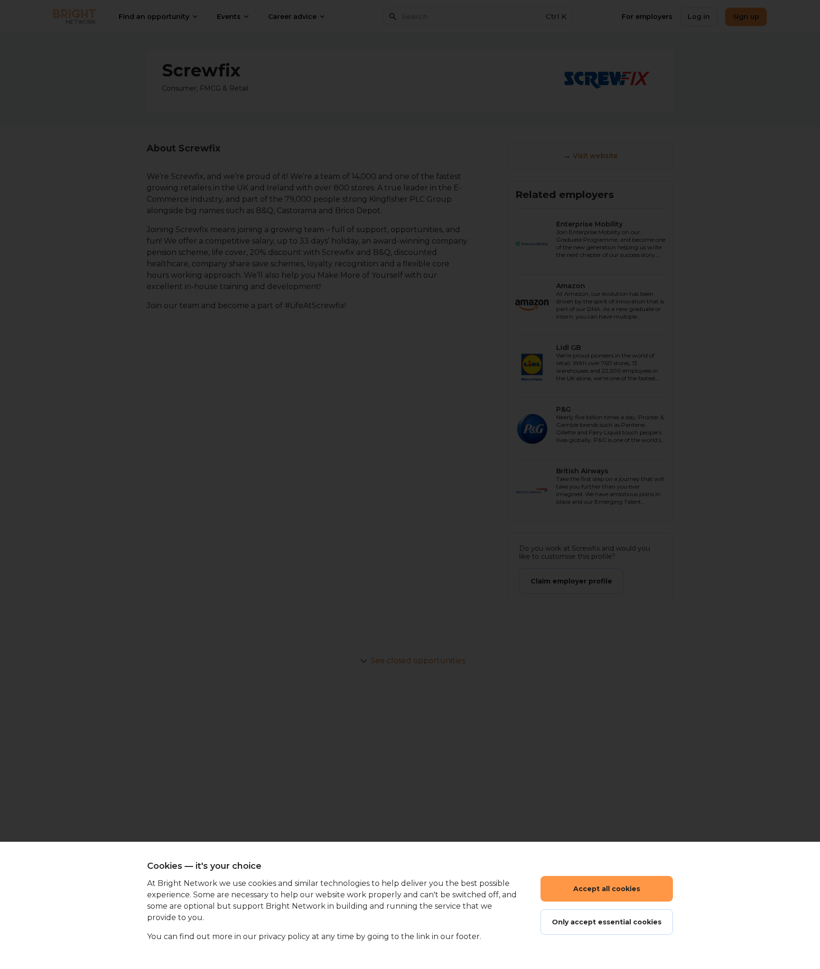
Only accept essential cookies (607, 922)
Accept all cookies (606, 888)
